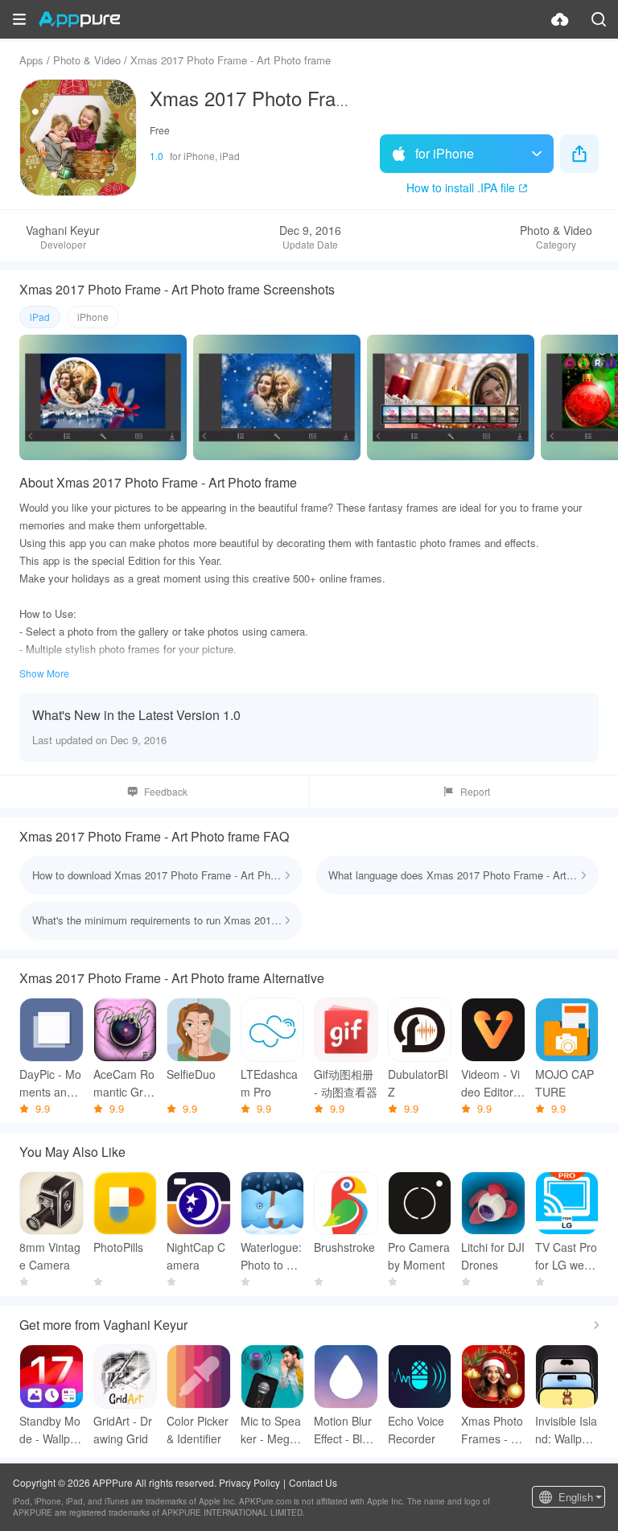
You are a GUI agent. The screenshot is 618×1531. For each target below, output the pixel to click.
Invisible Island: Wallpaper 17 (566, 1430)
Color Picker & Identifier (198, 1430)
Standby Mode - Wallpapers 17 (51, 1430)
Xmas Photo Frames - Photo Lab (493, 1430)
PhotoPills (118, 1247)
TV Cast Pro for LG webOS (566, 1256)
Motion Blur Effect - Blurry (345, 1430)
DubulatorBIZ (418, 1083)
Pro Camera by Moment (419, 1256)
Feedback (165, 791)
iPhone (93, 316)
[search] (598, 19)
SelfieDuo (191, 1074)
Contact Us (313, 1482)
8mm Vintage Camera (49, 1256)
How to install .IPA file (460, 187)
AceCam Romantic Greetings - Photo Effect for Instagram (124, 1083)
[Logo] (79, 19)
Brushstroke (344, 1247)
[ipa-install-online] (560, 19)
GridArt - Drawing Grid (122, 1430)
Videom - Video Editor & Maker (492, 1083)
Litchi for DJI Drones (493, 1256)
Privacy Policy (249, 1482)
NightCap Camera (196, 1256)
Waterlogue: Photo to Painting (272, 1256)
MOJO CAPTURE (564, 1083)
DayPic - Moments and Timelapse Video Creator (51, 1083)
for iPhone (444, 153)
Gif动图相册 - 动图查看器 (345, 1083)
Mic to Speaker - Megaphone (272, 1430)
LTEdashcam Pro (269, 1083)
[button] (19, 19)
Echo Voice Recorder (416, 1430)
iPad (40, 316)
